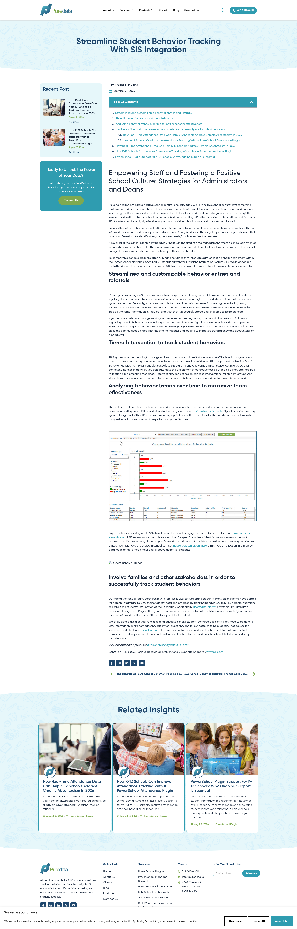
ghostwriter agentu (205, 607)
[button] (251, 102)
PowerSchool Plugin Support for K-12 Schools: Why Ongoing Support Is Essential (165, 157)
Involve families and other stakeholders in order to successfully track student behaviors (170, 129)
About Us (108, 10)
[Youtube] (142, 663)
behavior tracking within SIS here (167, 645)
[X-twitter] (134, 663)
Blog (176, 10)
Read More (74, 122)
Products (144, 10)
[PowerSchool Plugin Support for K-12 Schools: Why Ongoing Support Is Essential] (222, 749)
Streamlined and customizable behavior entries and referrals (153, 113)
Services (125, 10)
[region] (148, 918)
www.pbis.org (214, 652)
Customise (235, 921)
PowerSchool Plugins (123, 84)
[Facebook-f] (112, 663)
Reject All (259, 921)
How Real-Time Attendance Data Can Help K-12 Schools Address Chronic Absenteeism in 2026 (182, 135)
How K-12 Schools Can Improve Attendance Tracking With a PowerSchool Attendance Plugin (181, 140)
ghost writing (150, 630)
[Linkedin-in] (127, 663)
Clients (163, 10)
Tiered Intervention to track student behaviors (144, 118)
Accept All (281, 921)
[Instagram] (119, 663)
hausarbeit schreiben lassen (190, 545)
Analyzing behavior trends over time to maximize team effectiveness (159, 124)
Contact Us (191, 10)
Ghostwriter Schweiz (209, 411)
